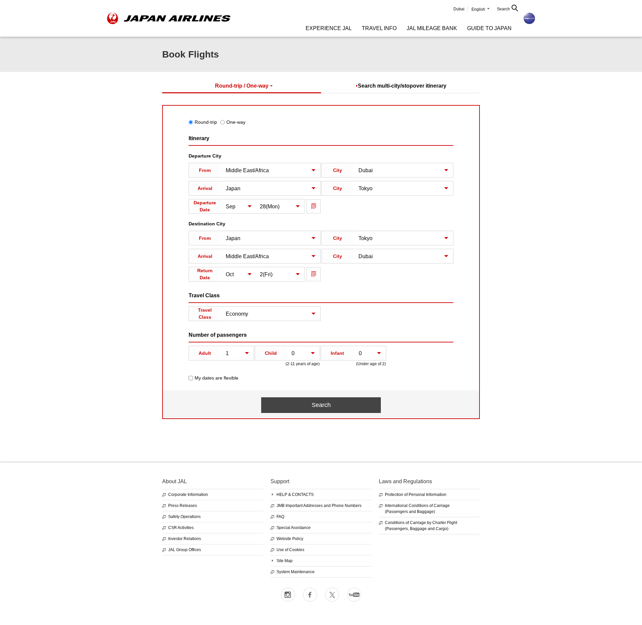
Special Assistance (294, 527)
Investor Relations (184, 538)
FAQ (280, 516)
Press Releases (182, 505)
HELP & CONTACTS (295, 494)
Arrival (205, 188)
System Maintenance (296, 571)
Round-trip (206, 122)
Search (503, 9)
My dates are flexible (216, 378)
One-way (235, 122)
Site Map (285, 560)
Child (271, 353)
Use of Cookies (290, 549)
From (205, 170)
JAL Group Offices (184, 549)
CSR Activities (181, 527)
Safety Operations (184, 516)
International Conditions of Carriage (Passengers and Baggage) (417, 508)
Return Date (205, 274)
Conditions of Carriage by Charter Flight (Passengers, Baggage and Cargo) (421, 525)
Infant (337, 353)
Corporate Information (188, 494)
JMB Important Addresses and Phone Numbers (319, 505)
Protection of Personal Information (415, 494)
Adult (205, 353)
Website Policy (290, 538)
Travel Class (205, 313)
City (337, 170)
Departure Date (205, 206)
